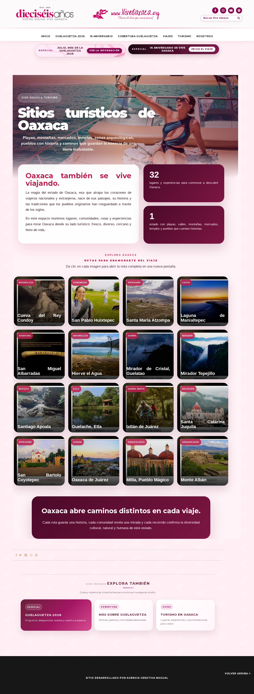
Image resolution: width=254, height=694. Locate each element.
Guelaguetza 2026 (70, 36)
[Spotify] (239, 10)
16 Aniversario (101, 36)
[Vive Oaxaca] (127, 14)
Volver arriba (236, 673)
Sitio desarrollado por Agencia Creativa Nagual (127, 677)
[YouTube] (231, 10)
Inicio (45, 36)
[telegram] (25, 555)
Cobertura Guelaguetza (138, 36)
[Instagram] (223, 10)
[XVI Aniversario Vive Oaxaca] (45, 14)
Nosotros (204, 36)
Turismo (184, 36)
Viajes (168, 36)
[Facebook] (215, 10)
